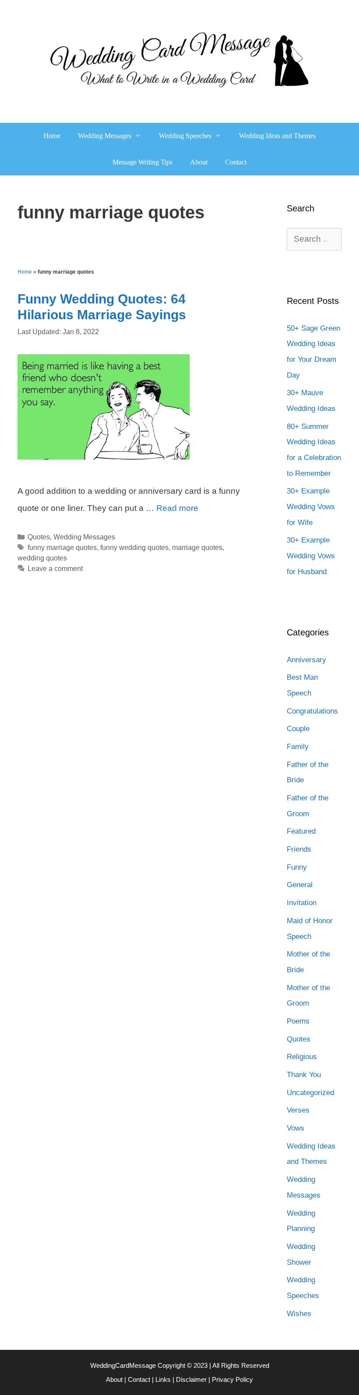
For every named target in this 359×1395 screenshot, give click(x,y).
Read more (177, 508)
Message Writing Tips (142, 162)
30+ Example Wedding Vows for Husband (311, 555)
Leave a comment (55, 568)
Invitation (302, 903)
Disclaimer (191, 1379)
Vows (295, 1128)
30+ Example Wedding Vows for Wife (311, 506)
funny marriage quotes (62, 547)
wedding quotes (42, 558)
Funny (297, 867)
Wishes (299, 1313)
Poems (298, 1021)
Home (51, 135)
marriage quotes (197, 547)
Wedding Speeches (185, 135)
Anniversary (306, 660)
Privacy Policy (232, 1379)
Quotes (39, 537)
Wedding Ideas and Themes (277, 135)
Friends (299, 849)
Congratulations (312, 711)
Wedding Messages (104, 135)
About (199, 162)
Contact (235, 162)
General (300, 885)
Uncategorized (310, 1092)
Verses (298, 1110)
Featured (301, 831)
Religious (302, 1056)
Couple (298, 728)
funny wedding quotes (134, 547)
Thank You (304, 1074)
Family (298, 746)
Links (163, 1379)
